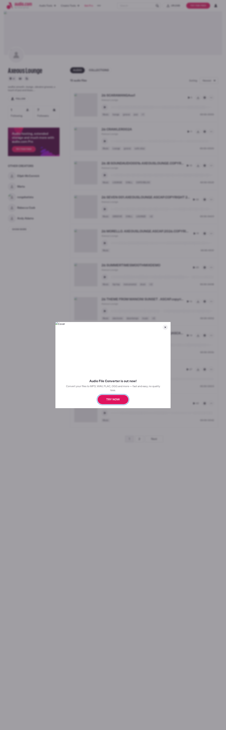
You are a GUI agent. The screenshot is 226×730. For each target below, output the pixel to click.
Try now (113, 399)
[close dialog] (165, 327)
